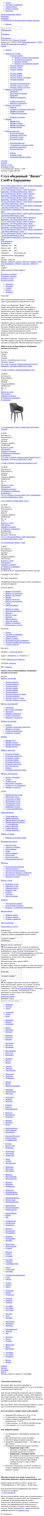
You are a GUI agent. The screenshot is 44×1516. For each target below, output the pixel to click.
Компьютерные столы (13, 795)
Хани (7, 1316)
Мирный (8, 1175)
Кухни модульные (17, 133)
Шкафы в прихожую (18, 97)
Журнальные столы (12, 801)
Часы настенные (11, 621)
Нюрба (8, 1215)
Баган (7, 1016)
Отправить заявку (8, 959)
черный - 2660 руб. (8, 262)
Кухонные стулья (12, 884)
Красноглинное (11, 1128)
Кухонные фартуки (17, 143)
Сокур (7, 1267)
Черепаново (10, 1321)
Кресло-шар (10, 855)
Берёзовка (9, 1030)
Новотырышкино (12, 1207)
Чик (6, 1333)
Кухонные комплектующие (20, 157)
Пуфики (8, 892)
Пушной (8, 1248)
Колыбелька (10, 1115)
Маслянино (9, 1171)
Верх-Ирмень (10, 1051)
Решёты (8, 1254)
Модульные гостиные (13, 783)
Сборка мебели (11, 7)
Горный (8, 1066)
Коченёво (9, 1122)
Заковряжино (10, 1091)
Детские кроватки (17, 79)
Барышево (5, 16)
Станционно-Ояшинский (15, 1275)
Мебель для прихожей (13, 89)
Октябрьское (10, 1223)
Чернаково (9, 1323)
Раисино (8, 1252)
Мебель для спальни (13, 105)
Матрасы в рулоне (12, 877)
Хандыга (8, 1314)
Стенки (8, 779)
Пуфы (7, 851)
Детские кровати (16, 56)
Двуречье (9, 1068)
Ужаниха (8, 1300)
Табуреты (9, 894)
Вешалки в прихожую (18, 103)
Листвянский (10, 1163)
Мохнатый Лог (11, 1179)
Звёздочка (9, 1093)
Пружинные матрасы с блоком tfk (18, 873)
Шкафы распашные (17, 125)
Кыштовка (9, 1148)
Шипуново (9, 1349)
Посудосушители (16, 149)
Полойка (8, 1240)
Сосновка (9, 1271)
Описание (9, 284)
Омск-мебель (19, 255)
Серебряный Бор (11, 1264)
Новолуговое (10, 1200)
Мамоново (9, 1167)
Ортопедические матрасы (15, 871)
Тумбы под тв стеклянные (15, 785)
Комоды (13, 107)
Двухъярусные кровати (23, 60)
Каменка (8, 1105)
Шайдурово (9, 1345)
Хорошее (8, 1318)
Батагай (8, 1022)
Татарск (8, 1283)
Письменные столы (12, 803)
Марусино (9, 1169)
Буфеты (13, 153)
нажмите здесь (23, 1510)
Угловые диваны (11, 917)
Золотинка (9, 1097)
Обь (6, 1217)
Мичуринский (10, 1177)
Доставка (9, 286)
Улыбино (8, 1302)
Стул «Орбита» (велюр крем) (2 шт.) (15, 501)
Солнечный (9, 1269)
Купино (8, 1144)
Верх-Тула (9, 1053)
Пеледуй (8, 1229)
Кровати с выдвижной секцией (26, 64)
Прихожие (14, 95)
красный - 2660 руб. (30, 264)
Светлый (8, 1260)
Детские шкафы (16, 73)
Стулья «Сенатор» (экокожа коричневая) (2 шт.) (19, 463)
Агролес (8, 1006)
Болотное (9, 1037)
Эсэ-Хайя (9, 1354)
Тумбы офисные (11, 828)
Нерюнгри (9, 1190)
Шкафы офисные (12, 818)
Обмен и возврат (11, 9)
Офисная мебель (11, 605)
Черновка (9, 1325)
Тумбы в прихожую (17, 101)
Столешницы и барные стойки (22, 145)
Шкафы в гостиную (13, 787)
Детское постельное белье (20, 83)
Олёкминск (9, 1225)
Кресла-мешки (11, 849)
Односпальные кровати (14, 905)
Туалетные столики (12, 799)
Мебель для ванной (12, 623)
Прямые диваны (11, 915)
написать (12, 663)
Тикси (7, 1287)
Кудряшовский (11, 1140)
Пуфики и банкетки (13, 919)
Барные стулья (10, 890)
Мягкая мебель (11, 619)
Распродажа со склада (13, 625)
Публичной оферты (25, 953)
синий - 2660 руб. (22, 262)
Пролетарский (10, 1246)
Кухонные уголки (17, 137)
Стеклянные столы (12, 805)
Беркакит (9, 1032)
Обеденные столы (12, 797)
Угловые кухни (16, 155)
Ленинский (9, 1155)
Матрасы (8, 613)
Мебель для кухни (12, 131)
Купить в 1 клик (7, 278)
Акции (3, 46)
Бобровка (9, 1035)
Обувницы (14, 91)
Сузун (7, 1277)
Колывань (9, 1117)
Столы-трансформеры (13, 809)
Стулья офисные (11, 824)
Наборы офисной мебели (15, 822)
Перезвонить (6, 38)
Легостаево (9, 1153)
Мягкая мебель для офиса (15, 820)
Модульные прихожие (18, 93)
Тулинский (9, 1295)
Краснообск (10, 1132)
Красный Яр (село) (12, 1136)
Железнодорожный (12, 1086)
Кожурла (8, 1113)
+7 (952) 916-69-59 (15, 652)
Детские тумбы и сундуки (20, 87)
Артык (8, 1014)
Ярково (8, 1362)
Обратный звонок (29, 42)
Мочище (8, 1182)
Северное (9, 1262)
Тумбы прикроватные (18, 113)
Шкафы (8, 119)
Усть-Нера (9, 1308)
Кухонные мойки (16, 139)
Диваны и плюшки (12, 847)
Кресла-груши (10, 845)
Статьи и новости (12, 644)
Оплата (8, 3)
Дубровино (9, 1078)
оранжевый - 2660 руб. (13, 264)
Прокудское (9, 1244)
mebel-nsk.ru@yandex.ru (18, 44)
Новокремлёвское (12, 1198)
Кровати (8, 617)
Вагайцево (9, 1047)
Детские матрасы (12, 869)
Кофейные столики (12, 807)
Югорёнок (9, 1356)
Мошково (9, 1184)
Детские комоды (16, 75)
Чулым (8, 1339)
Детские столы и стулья (19, 85)
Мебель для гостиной (13, 601)
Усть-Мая (9, 1306)
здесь (14, 951)
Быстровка (9, 1043)
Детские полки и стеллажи (20, 77)
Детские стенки (16, 67)
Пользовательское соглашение (17, 640)
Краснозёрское (11, 1130)
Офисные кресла (11, 888)
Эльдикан (9, 1352)
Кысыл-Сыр (10, 1146)
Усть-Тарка (9, 1310)
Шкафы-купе (15, 121)
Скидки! (4, 161)
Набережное (10, 1186)
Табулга (8, 1279)
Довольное (9, 1074)
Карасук (8, 1107)
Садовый (8, 1256)
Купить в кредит (7, 280)
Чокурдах (9, 1337)
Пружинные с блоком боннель (17, 875)
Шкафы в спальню (17, 111)
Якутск (8, 1360)
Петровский (10, 1231)
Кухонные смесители (18, 147)
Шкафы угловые (16, 123)
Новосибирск (10, 1205)
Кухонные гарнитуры (18, 135)
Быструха (9, 1045)
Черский (8, 1331)
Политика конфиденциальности (17, 642)
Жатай (7, 1084)
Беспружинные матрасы (14, 867)
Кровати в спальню (17, 117)
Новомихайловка (12, 1202)
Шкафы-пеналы (16, 127)
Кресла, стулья (11, 615)
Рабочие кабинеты (12, 830)
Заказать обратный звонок (11, 14)
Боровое (8, 1039)
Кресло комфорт (11, 853)
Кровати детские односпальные (26, 58)
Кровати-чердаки (21, 62)
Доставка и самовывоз (14, 5)
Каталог (8, 24)
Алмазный (9, 1012)
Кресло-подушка (11, 857)
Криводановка (11, 1138)
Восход (8, 1063)
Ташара (8, 1285)
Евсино (8, 1082)
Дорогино (9, 1076)
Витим (8, 1061)
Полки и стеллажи (12, 777)
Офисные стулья (11, 886)
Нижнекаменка (11, 1192)
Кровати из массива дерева (15, 838)
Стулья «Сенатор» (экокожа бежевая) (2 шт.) (18, 370)
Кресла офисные (11, 826)
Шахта (7, 1347)
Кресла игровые (11, 896)
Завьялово (9, 1089)
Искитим (8, 1101)
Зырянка (8, 1099)
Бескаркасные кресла (13, 611)
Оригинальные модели (14, 859)
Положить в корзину (9, 275)
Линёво (8, 1161)
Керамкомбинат (11, 1109)
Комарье (8, 1120)
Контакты (9, 11)
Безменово (9, 1024)
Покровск (9, 1236)
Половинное (10, 1238)
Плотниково (10, 1233)
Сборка (8, 288)
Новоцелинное (11, 1209)
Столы (7, 603)
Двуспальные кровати (13, 903)
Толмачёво (9, 1291)
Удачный (8, 1298)
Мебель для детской (13, 54)
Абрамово (9, 1004)
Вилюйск (9, 1059)
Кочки (7, 1124)
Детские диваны (16, 69)
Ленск (7, 1159)
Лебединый (9, 1151)
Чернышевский (11, 1329)
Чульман (8, 1341)
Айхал (7, 1008)
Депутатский (10, 1070)
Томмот (8, 1293)
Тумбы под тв (10, 781)
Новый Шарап (11, 1213)
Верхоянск (9, 1055)
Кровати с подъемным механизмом (19, 907)
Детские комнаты (16, 65)
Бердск (8, 1028)
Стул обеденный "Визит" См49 (13, 542)
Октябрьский (10, 1221)
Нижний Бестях (11, 1194)
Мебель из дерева (12, 609)
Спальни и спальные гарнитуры (22, 109)
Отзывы (9, 292)
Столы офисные (11, 816)
